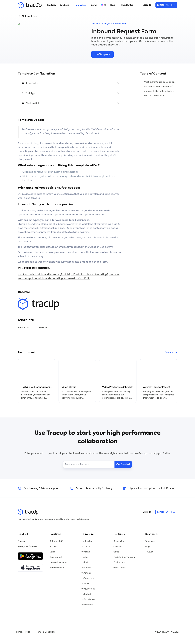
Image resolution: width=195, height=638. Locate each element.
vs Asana (86, 552)
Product (53, 547)
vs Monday (87, 541)
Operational (56, 557)
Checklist (117, 547)
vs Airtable (87, 573)
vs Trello (85, 562)
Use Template (102, 54)
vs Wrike (86, 584)
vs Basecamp (88, 578)
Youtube (149, 552)
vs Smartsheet (89, 600)
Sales (52, 552)
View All (169, 353)
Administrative (57, 568)
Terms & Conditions (46, 632)
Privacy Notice (23, 632)
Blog (147, 547)
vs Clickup (86, 547)
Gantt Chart (119, 568)
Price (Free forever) (27, 547)
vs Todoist (86, 594)
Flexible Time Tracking (124, 557)
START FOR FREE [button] (166, 5)
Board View (119, 541)
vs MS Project (88, 589)
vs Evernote (87, 605)
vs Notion (86, 568)
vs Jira (85, 557)
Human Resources (58, 562)
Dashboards (119, 562)
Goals (116, 552)
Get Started (123, 464)
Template (150, 541)
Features (22, 541)
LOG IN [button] (147, 5)
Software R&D (57, 541)
